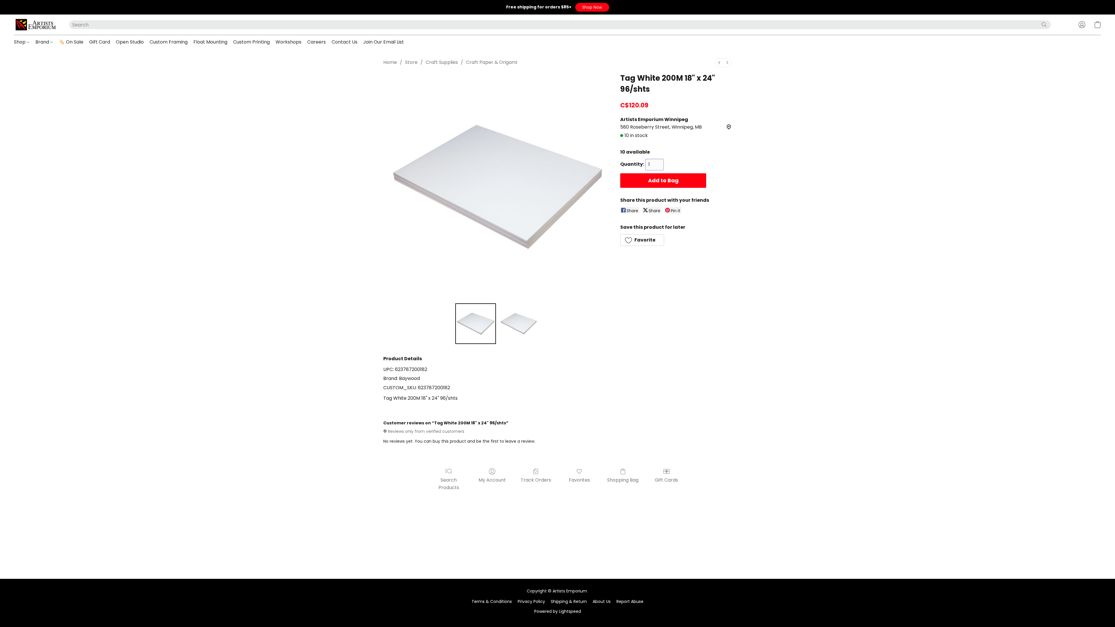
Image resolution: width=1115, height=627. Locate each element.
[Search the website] (1044, 25)
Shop (20, 42)
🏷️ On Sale (71, 42)
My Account (492, 480)
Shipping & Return (569, 601)
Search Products (448, 484)
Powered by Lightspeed (557, 611)
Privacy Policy (531, 601)
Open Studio (130, 42)
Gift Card (99, 42)
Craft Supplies (442, 62)
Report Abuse (629, 601)
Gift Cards (666, 480)
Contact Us (344, 42)
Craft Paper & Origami (491, 62)
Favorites (579, 480)
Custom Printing (251, 42)
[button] (592, 7)
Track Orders (536, 480)
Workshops (288, 42)
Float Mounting (210, 42)
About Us (602, 601)
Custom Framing (169, 42)
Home (390, 62)
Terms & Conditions (492, 601)
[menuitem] (719, 62)
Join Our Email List (383, 42)
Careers (316, 42)
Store (411, 62)
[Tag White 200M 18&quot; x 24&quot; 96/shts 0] (475, 323)
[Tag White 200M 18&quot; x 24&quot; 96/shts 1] (518, 323)
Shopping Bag (623, 480)
